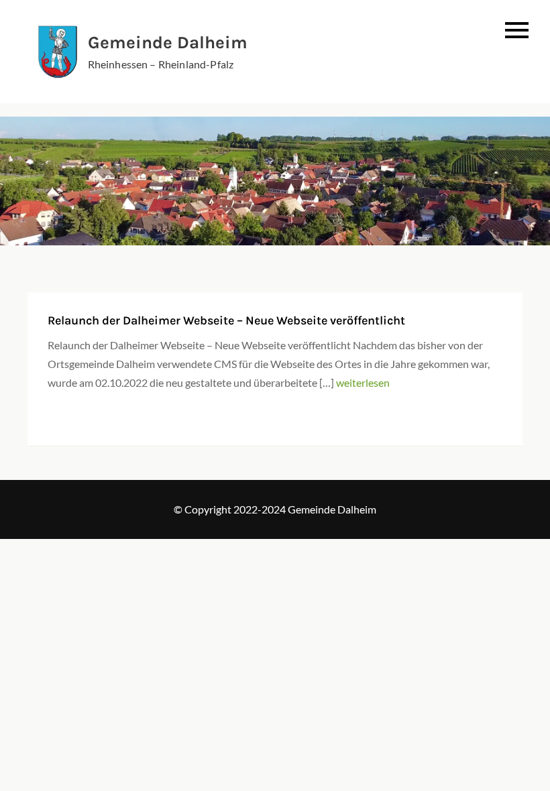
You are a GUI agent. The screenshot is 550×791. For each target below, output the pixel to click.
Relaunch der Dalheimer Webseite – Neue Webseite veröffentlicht (226, 320)
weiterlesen (363, 382)
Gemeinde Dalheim (168, 42)
